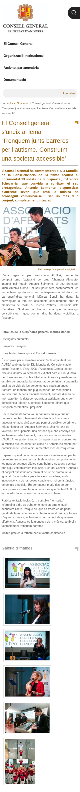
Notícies (22, 103)
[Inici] (25, 18)
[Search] (74, 13)
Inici (12, 103)
